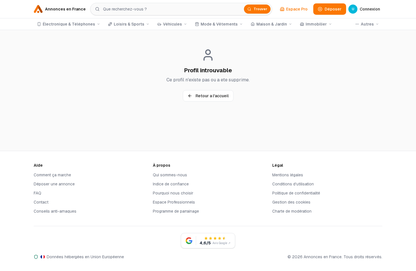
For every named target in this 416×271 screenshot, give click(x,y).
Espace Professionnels (174, 202)
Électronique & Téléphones (69, 24)
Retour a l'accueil (212, 95)
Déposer (333, 9)
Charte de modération (292, 211)
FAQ (37, 193)
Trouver (260, 9)
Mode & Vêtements (219, 24)
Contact (41, 202)
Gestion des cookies (291, 202)
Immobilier (316, 24)
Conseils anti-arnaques (55, 211)
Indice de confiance (171, 184)
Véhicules (172, 24)
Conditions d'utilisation (293, 184)
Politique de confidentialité (296, 193)
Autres (367, 24)
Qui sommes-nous (170, 174)
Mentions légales (287, 174)
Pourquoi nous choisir (173, 193)
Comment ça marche (52, 174)
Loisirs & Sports (129, 24)
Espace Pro (297, 9)
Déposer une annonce (54, 184)
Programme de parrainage (176, 211)
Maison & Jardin (271, 24)
